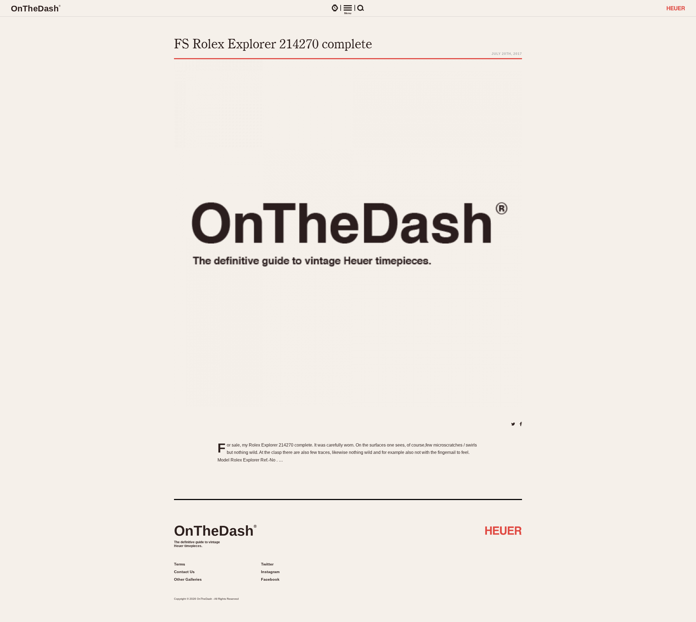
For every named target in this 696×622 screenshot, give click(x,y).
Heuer (503, 533)
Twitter (267, 564)
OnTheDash (215, 531)
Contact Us (184, 572)
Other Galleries (188, 579)
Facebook (270, 579)
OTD (35, 8)
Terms (179, 564)
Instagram (270, 572)
